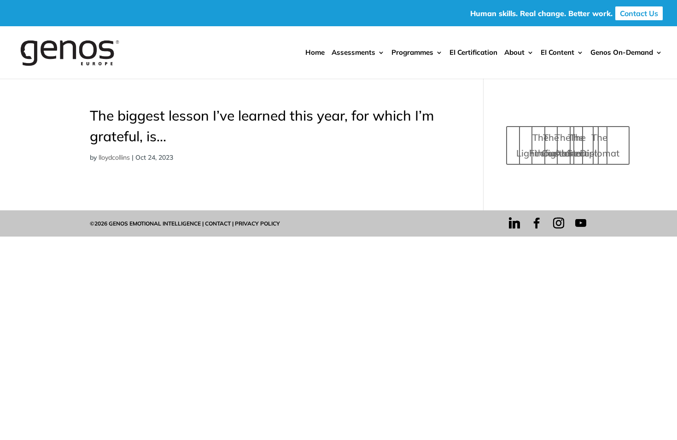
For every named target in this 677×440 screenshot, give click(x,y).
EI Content (557, 53)
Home (315, 53)
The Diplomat (599, 145)
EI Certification (473, 53)
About (514, 53)
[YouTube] (581, 223)
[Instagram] (558, 223)
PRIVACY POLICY (257, 223)
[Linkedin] (514, 223)
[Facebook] (536, 223)
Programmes (412, 53)
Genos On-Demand (621, 53)
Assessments (353, 53)
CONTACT (218, 223)
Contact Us (639, 13)
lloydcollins (114, 157)
